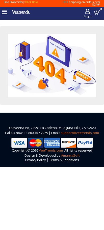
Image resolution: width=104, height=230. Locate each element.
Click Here (31, 2)
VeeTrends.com (51, 150)
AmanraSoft (70, 155)
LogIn (87, 16)
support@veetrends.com (80, 132)
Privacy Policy (35, 160)
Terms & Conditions (64, 160)
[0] (97, 12)
